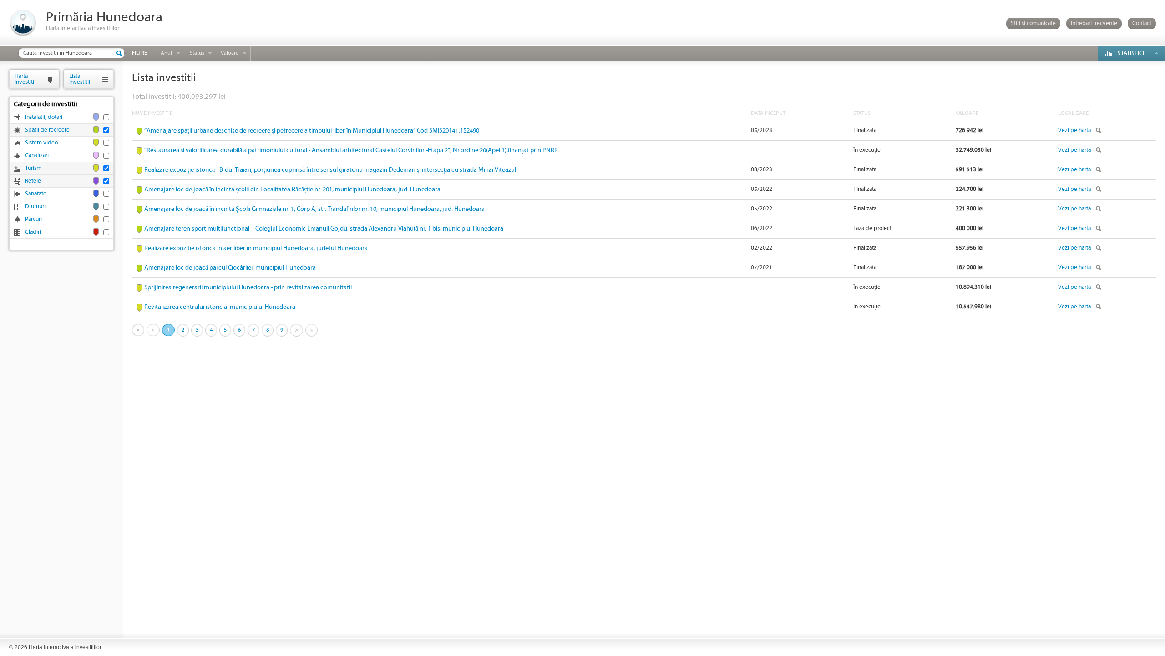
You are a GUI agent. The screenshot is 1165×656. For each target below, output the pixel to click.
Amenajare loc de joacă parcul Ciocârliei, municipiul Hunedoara (230, 268)
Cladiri (33, 232)
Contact (1141, 23)
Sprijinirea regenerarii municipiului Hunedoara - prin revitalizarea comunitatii (248, 287)
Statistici (1131, 53)
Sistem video (41, 142)
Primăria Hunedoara (104, 17)
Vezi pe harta (1074, 130)
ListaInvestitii (79, 79)
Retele (33, 181)
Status (197, 53)
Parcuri (33, 219)
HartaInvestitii (25, 79)
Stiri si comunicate (1033, 23)
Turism (33, 168)
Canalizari (37, 155)
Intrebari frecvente (1094, 23)
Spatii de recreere (47, 130)
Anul (166, 53)
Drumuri (35, 206)
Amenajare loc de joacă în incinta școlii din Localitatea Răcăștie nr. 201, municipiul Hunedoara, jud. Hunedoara (292, 189)
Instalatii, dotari (43, 117)
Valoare (229, 53)
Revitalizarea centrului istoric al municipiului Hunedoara (219, 307)
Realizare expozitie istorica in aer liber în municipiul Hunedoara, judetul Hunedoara (256, 248)
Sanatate (35, 193)
